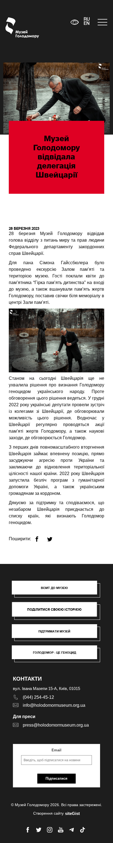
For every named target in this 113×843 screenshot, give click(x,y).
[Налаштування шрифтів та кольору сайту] (75, 22)
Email (56, 750)
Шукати (49, 22)
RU (87, 19)
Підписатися (56, 778)
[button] (57, 590)
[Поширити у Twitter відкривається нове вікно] (53, 536)
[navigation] (103, 22)
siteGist (72, 813)
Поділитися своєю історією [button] (54, 609)
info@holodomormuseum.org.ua (54, 705)
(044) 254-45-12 (38, 697)
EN (87, 24)
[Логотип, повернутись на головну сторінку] (15, 27)
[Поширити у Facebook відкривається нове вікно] (40, 536)
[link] (57, 634)
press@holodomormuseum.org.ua (56, 725)
